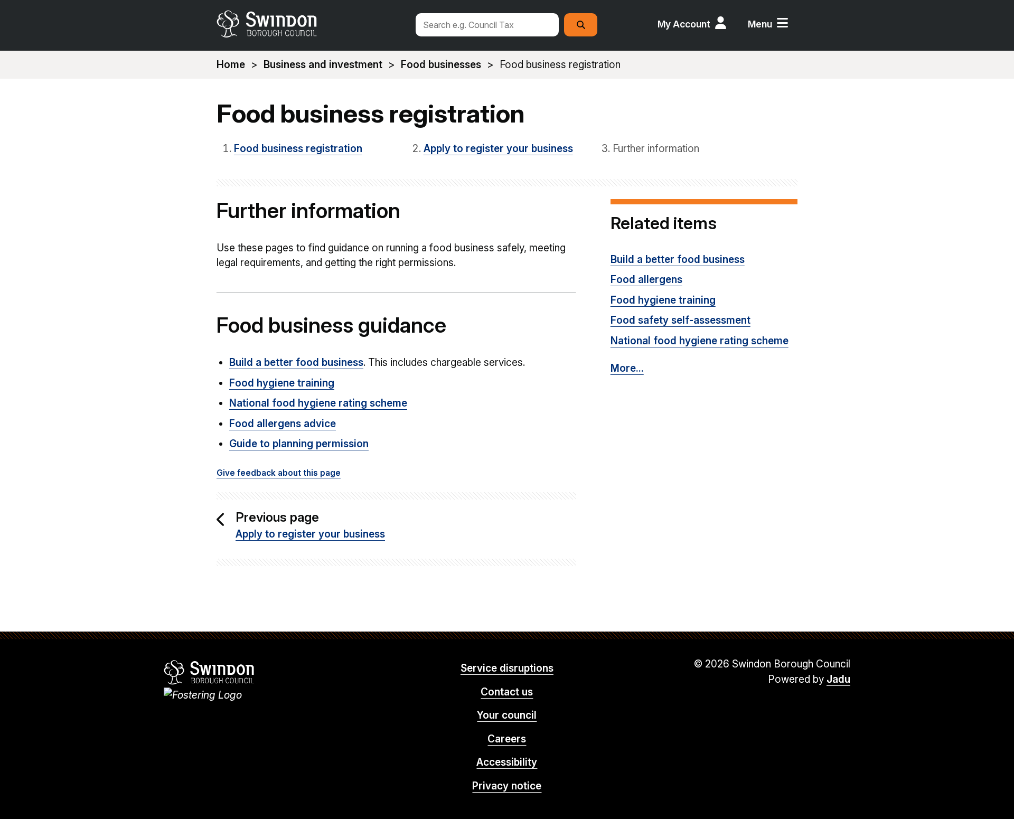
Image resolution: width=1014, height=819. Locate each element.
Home (231, 65)
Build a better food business (296, 362)
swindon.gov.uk (310, 24)
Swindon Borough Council (209, 672)
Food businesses (441, 65)
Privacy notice (506, 786)
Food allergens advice (282, 424)
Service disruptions (507, 668)
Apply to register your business (498, 149)
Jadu (838, 679)
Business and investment (323, 65)
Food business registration (298, 149)
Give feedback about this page (279, 473)
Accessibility (506, 762)
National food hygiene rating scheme (318, 403)
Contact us (507, 692)
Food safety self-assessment (680, 320)
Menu (760, 24)
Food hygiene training (281, 383)
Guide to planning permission (299, 444)
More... (627, 368)
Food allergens (646, 280)
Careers (506, 739)
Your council (507, 715)
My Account (684, 24)
